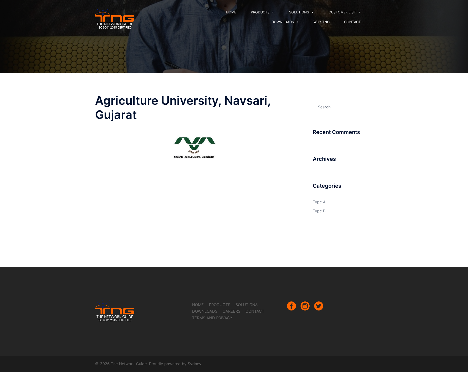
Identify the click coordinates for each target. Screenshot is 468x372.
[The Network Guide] (115, 16)
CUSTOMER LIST (342, 12)
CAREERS (231, 311)
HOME (231, 12)
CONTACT (352, 22)
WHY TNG (321, 22)
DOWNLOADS (283, 22)
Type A (319, 201)
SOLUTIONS (299, 12)
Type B (319, 210)
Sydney (194, 363)
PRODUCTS (260, 12)
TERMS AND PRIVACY (212, 317)
